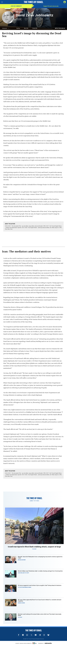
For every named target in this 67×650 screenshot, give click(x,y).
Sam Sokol (20, 572)
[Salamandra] (48, 643)
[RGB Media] (35, 643)
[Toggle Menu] (2, 2)
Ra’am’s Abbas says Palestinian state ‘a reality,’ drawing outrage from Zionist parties (40, 571)
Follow (19, 19)
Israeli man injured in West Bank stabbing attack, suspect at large (34, 547)
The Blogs (19, 12)
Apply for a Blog (60, 28)
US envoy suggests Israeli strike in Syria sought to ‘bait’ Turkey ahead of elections (39, 585)
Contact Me (34, 28)
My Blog (18, 28)
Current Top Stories (34, 500)
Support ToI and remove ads (51, 6)
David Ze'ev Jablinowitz (34, 15)
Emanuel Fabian (27, 587)
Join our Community (16, 6)
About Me (26, 28)
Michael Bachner (22, 559)
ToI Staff (34, 549)
